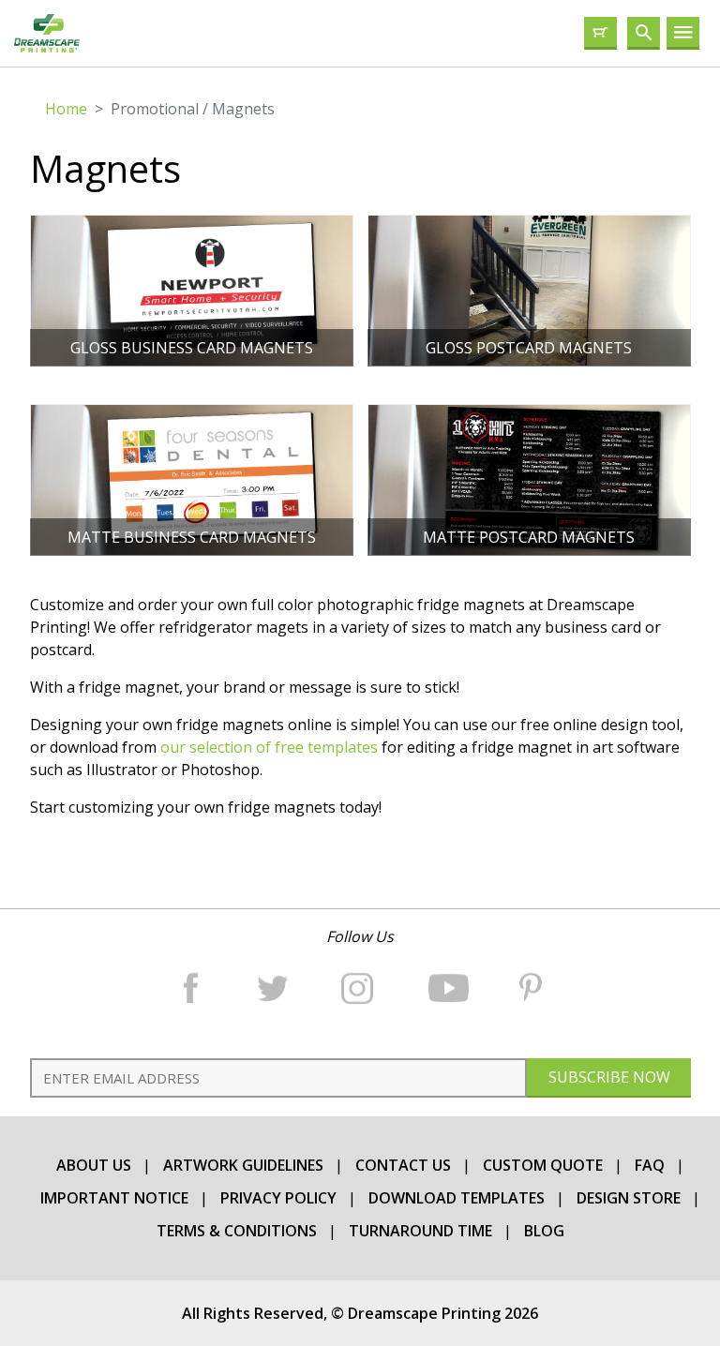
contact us (403, 1165)
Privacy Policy (278, 1198)
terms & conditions (237, 1230)
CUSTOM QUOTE (543, 1165)
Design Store (629, 1198)
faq (650, 1165)
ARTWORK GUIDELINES (243, 1165)
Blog (544, 1230)
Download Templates (456, 1198)
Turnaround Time (420, 1230)
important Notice (114, 1198)
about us (93, 1165)
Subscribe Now (608, 1077)
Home (66, 108)
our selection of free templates (271, 747)
